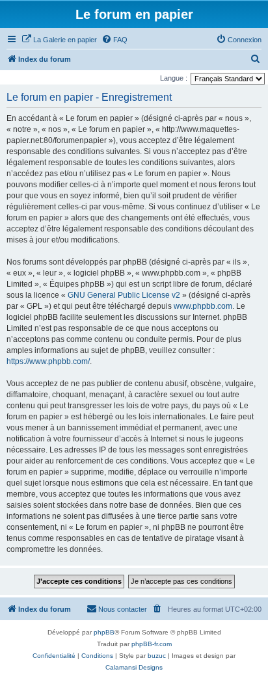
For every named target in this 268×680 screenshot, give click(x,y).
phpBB (104, 632)
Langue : (173, 78)
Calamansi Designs (134, 667)
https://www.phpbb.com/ (48, 361)
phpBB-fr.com (151, 643)
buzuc (157, 655)
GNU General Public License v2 (124, 295)
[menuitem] (59, 39)
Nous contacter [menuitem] (122, 609)
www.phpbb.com (203, 306)
